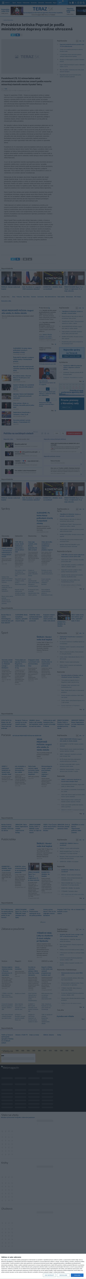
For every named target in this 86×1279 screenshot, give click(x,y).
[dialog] (43, 1266)
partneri (9, 1259)
